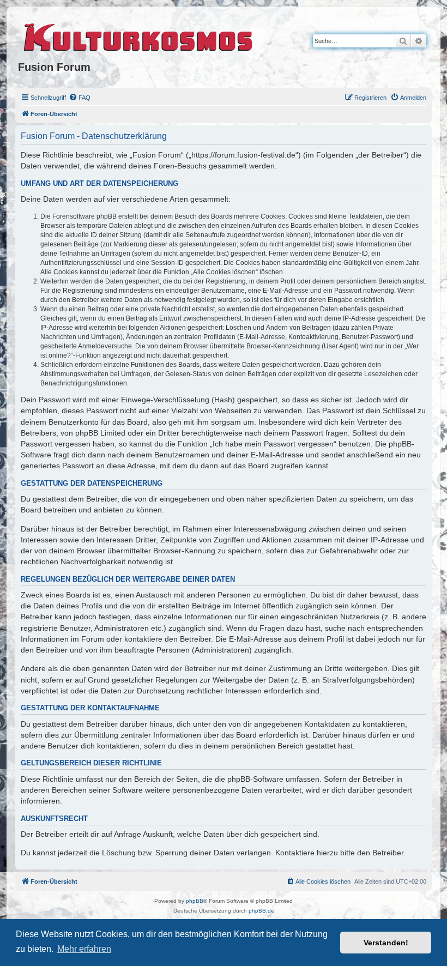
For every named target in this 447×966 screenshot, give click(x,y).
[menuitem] (79, 97)
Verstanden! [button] (386, 942)
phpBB (194, 901)
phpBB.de (261, 911)
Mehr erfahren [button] (84, 948)
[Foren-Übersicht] (138, 35)
